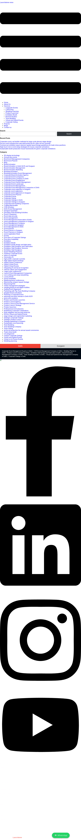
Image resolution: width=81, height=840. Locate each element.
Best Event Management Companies (17, 159)
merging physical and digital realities (17, 287)
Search (2, 131)
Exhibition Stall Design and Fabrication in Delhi (46, 353)
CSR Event (9, 109)
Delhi (20, 346)
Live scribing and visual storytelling (16, 275)
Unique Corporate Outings (13, 335)
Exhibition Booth (11, 115)
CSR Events (3, 778)
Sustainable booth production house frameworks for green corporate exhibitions (27, 149)
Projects (7, 124)
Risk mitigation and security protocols (17, 312)
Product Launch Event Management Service (19, 303)
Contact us (7, 127)
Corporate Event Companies (14, 177)
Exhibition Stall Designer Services (16, 248)
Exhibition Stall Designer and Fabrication (18, 246)
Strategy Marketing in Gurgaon (14, 321)
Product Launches (12, 113)
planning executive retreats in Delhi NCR (18, 296)
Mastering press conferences (14, 280)
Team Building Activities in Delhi (34, 354)
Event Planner (9, 228)
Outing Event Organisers (12, 289)
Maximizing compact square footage (16, 282)
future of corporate (10, 255)
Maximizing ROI (9, 284)
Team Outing (8, 328)
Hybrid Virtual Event (11, 264)
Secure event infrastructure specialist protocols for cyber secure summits (25, 143)
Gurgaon (61, 346)
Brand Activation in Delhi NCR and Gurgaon (19, 166)
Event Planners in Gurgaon (13, 232)
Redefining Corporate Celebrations (16, 310)
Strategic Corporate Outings (13, 318)
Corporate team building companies (16, 203)
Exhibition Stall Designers (13, 250)
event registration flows (12, 234)
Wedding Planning (12, 111)
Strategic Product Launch (13, 319)
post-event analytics (11, 298)
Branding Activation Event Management (18, 173)
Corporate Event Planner (12, 195)
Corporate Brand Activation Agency (16, 175)
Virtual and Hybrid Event (7, 786)
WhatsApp (60, 835)
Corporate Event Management (14, 186)
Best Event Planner (10, 161)
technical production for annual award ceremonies (21, 330)
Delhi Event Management (13, 209)
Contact (2, 815)
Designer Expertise (10, 211)
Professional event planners (14, 309)
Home (6, 102)
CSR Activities (9, 207)
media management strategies (14, 286)
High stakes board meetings (14, 261)
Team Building (11, 118)
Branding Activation (11, 171)
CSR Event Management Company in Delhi (48, 351)
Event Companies (10, 214)
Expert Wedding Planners (13, 252)
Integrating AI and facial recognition (16, 268)
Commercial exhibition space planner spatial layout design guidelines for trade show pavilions (33, 145)
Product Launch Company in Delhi (18, 353)
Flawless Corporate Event (13, 253)
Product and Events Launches (14, 300)
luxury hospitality (10, 278)
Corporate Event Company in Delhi (16, 178)
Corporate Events (12, 108)
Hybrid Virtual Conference (13, 262)
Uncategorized (9, 334)
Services (7, 106)
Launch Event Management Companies (18, 273)
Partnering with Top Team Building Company (19, 291)
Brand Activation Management (14, 168)
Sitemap (2, 819)
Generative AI (8, 257)
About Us (7, 104)
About (2, 804)
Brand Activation (11, 117)
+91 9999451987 (4, 833)
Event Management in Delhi (13, 227)
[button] (40, 53)
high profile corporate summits (14, 259)
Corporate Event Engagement (14, 180)
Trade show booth (10, 332)
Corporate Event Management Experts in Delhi (17, 351)
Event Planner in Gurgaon (13, 230)
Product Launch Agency (12, 302)
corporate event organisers (13, 191)
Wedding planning (10, 341)
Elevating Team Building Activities (16, 212)
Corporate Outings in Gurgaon (14, 202)
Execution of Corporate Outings (15, 237)
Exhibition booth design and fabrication (17, 244)
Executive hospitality (11, 239)
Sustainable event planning (13, 323)
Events (6, 236)
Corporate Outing (12, 122)
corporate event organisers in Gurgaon (17, 193)
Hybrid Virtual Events (11, 266)
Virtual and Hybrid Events (14, 120)
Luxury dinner (9, 277)
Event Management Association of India (18, 220)
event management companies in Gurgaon (19, 221)
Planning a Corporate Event (13, 294)
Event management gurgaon (14, 225)
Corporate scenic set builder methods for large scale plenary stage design (25, 141)
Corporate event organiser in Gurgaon (17, 189)
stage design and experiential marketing (18, 316)
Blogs (6, 125)
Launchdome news (6, 2)
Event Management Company (14, 223)
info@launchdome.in (6, 830)
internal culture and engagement (15, 269)
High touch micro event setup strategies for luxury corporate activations (24, 147)
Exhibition (7, 241)
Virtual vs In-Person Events (13, 339)
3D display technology (12, 155)
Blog (5, 162)
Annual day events (10, 157)
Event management (11, 218)
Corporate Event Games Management (17, 182)
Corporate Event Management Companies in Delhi (21, 187)
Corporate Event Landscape (14, 184)
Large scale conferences (12, 271)
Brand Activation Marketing (13, 170)
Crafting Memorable (11, 205)
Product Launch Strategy (12, 305)
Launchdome (17, 837)
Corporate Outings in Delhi (13, 200)
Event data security (10, 216)
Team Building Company (12, 327)
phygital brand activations (13, 293)
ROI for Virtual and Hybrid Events (15, 314)
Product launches (10, 307)
